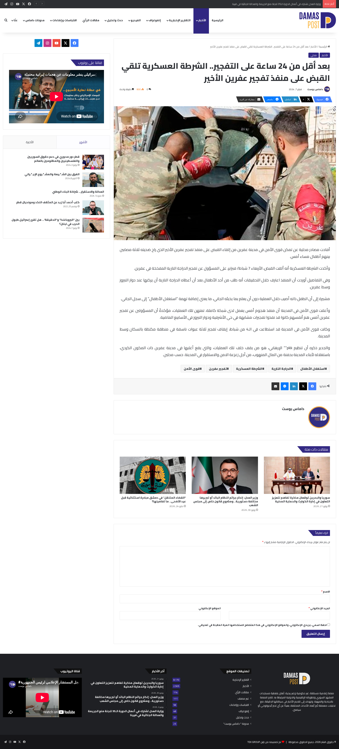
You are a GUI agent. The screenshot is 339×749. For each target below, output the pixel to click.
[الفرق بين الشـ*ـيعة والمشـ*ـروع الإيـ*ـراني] (93, 179)
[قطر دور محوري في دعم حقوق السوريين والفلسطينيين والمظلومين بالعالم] (93, 162)
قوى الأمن (192, 369)
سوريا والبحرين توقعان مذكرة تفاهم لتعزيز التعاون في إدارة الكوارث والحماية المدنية (301, 499)
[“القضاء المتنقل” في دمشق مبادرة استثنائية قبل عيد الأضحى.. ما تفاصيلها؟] (153, 475)
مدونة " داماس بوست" (236, 724)
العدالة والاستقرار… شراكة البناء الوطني (78, 191)
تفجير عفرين (218, 369)
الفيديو (136, 20)
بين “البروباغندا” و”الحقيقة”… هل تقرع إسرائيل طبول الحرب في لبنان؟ (45, 221)
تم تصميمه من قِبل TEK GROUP (264, 742)
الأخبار (202, 20)
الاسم (325, 591)
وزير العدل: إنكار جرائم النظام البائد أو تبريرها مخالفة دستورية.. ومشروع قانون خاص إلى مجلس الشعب (225, 501)
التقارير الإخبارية (179, 20)
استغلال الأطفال (312, 369)
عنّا (15, 20)
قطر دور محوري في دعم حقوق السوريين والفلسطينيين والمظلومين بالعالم (53, 158)
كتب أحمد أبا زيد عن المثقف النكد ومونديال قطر (47, 202)
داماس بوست (315, 89)
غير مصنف (243, 699)
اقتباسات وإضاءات (64, 20)
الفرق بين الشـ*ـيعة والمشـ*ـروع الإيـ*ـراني (52, 174)
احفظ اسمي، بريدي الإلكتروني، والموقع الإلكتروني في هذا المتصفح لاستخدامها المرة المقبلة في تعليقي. (262, 625)
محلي (314, 55)
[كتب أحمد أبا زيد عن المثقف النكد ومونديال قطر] (93, 207)
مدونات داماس (35, 20)
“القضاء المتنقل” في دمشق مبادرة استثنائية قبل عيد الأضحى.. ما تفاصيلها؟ (153, 499)
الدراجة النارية (281, 369)
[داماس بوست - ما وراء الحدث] (317, 20)
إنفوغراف (155, 20)
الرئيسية (217, 20)
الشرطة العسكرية (249, 369)
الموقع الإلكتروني (210, 608)
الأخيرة (30, 142)
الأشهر (83, 142)
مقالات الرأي (90, 20)
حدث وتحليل (115, 20)
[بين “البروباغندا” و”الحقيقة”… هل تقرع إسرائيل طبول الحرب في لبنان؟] (93, 225)
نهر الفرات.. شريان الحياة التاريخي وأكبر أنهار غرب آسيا (293, 4)
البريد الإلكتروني (319, 608)
